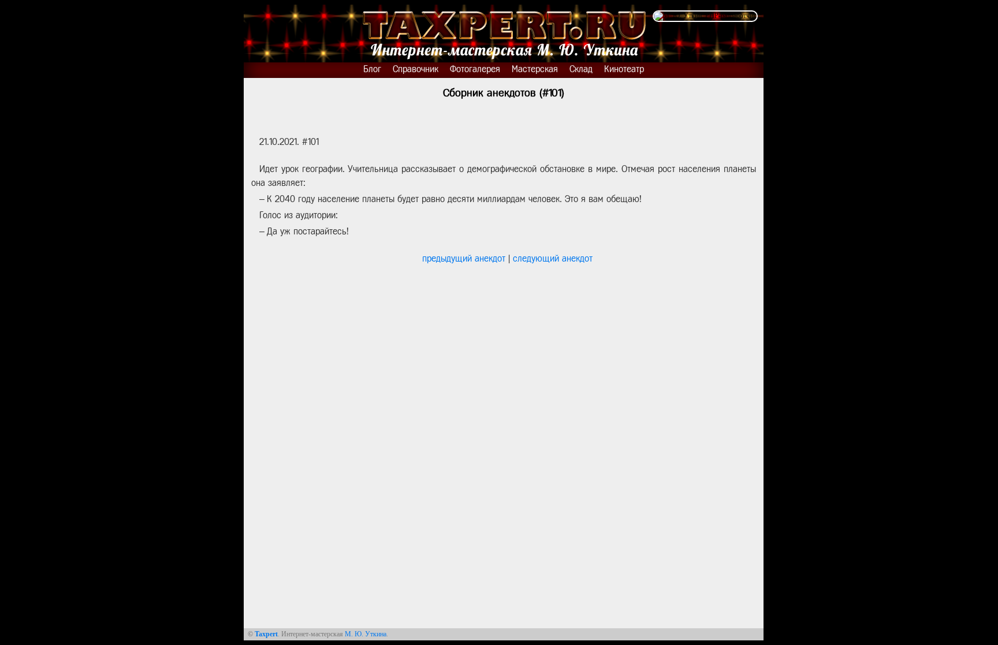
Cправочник (415, 69)
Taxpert (266, 634)
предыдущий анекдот (463, 258)
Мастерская (535, 69)
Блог (372, 69)
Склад (581, 69)
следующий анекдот (553, 258)
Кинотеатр (624, 69)
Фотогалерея (475, 69)
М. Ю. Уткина (365, 634)
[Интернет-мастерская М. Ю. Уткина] (503, 31)
